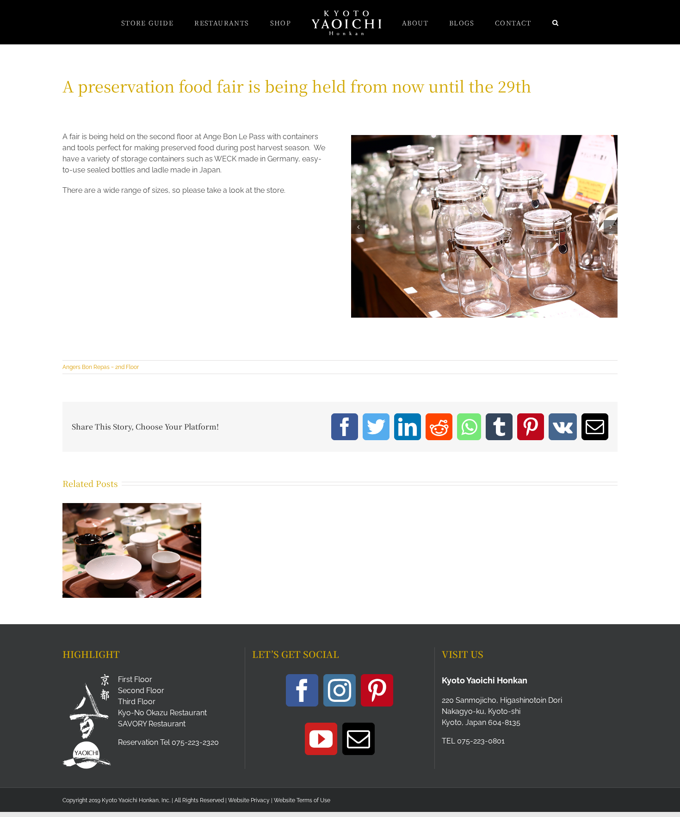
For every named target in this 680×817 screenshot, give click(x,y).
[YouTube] (321, 739)
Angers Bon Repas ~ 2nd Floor (100, 367)
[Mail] (358, 739)
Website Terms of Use (302, 800)
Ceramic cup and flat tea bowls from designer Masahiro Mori (120, 536)
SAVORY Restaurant (151, 723)
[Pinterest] (377, 690)
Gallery (143, 536)
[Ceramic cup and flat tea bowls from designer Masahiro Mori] (131, 550)
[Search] (517, 22)
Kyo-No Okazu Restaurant (162, 712)
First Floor (135, 679)
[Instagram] (339, 690)
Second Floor (141, 690)
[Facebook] (302, 690)
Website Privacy (249, 800)
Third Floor (136, 701)
